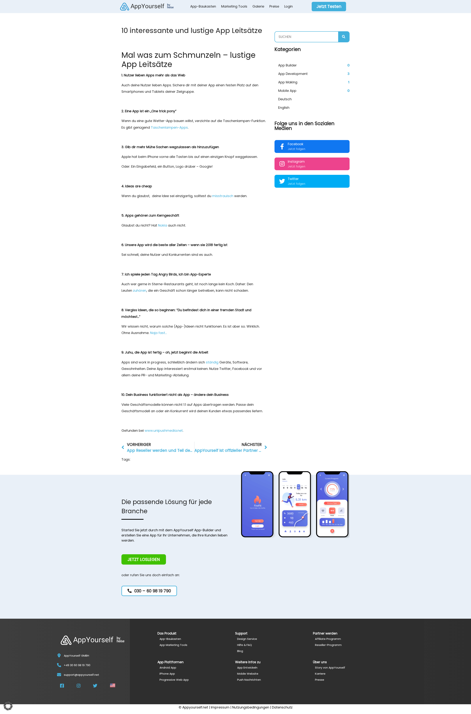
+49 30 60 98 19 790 (77, 665)
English (283, 107)
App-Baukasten (203, 6)
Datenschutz (282, 707)
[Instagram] (282, 164)
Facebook (295, 144)
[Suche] (343, 37)
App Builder (287, 65)
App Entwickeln (247, 667)
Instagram (296, 161)
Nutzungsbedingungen (250, 707)
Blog (240, 651)
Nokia (162, 225)
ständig (212, 362)
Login (288, 6)
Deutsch (285, 99)
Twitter (293, 179)
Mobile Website (247, 674)
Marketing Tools (234, 6)
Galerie (258, 6)
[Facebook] (282, 146)
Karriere (320, 674)
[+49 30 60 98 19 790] (59, 665)
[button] (8, 706)
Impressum (220, 707)
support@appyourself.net (81, 675)
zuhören (139, 290)
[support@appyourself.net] (59, 675)
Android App (168, 667)
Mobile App (287, 90)
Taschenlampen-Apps (169, 127)
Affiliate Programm (328, 639)
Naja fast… (158, 333)
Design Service (247, 639)
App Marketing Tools (173, 645)
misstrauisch (222, 196)
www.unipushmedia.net (164, 430)
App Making (287, 82)
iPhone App (167, 674)
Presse (319, 680)
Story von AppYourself (330, 667)
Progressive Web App (174, 680)
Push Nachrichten (249, 680)
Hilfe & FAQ (244, 645)
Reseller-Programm (328, 645)
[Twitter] (282, 181)
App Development (293, 73)
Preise (274, 6)
